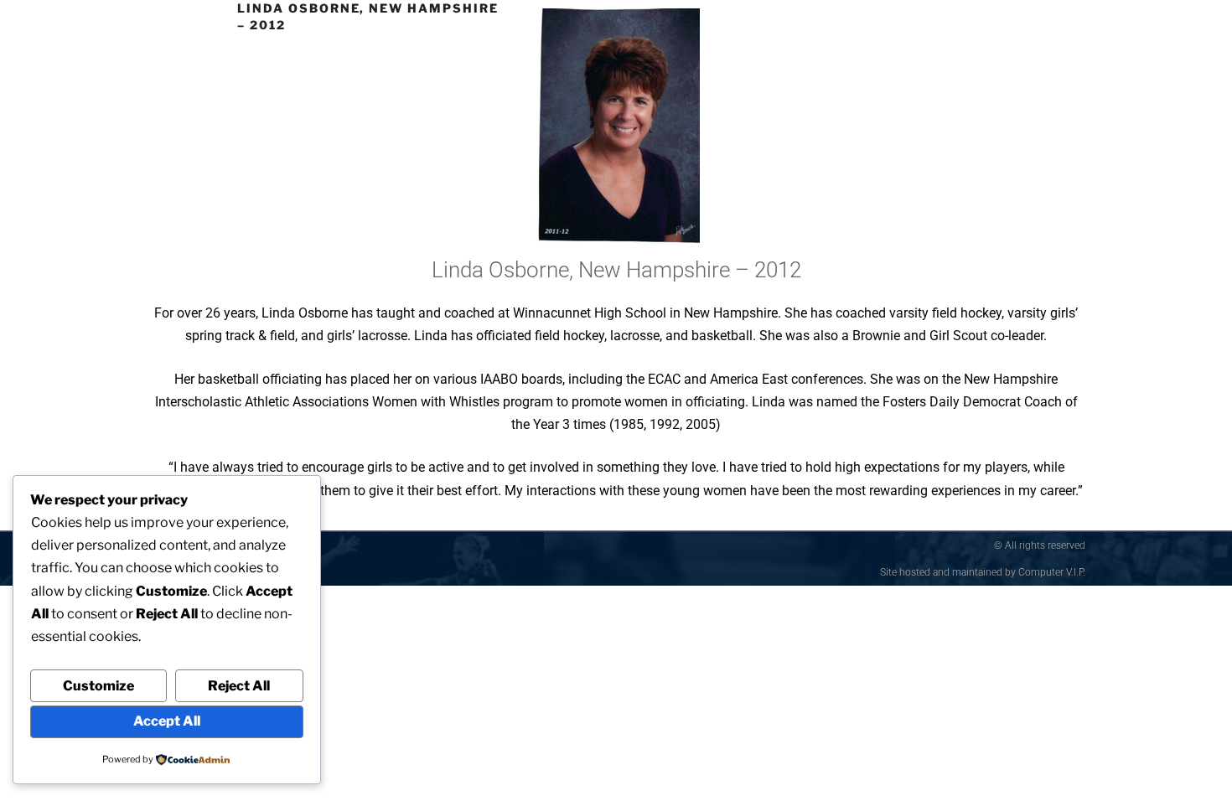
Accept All (166, 721)
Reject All (239, 686)
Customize (98, 686)
